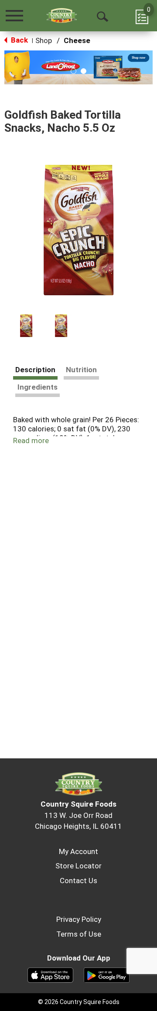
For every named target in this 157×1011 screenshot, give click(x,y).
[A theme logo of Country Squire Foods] (61, 15)
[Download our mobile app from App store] (50, 974)
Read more (31, 440)
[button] (73, 71)
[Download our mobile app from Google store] (107, 974)
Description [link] (35, 369)
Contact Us (78, 880)
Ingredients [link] (37, 387)
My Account (78, 851)
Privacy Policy (78, 919)
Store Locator (78, 865)
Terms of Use (78, 934)
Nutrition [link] (81, 369)
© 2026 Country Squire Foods (78, 1001)
